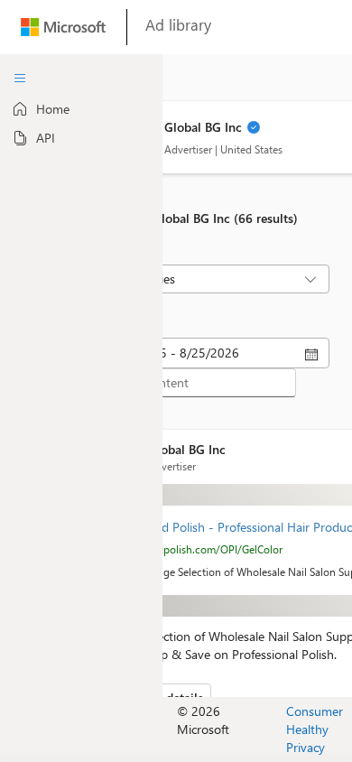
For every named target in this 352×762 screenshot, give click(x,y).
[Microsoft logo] (63, 31)
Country (115, 249)
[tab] (81, 109)
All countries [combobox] (141, 278)
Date (107, 322)
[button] (253, 129)
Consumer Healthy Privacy (314, 729)
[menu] (19, 78)
